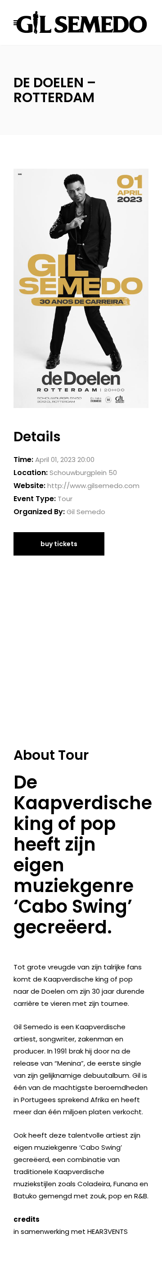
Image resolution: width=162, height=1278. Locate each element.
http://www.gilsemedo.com (93, 485)
